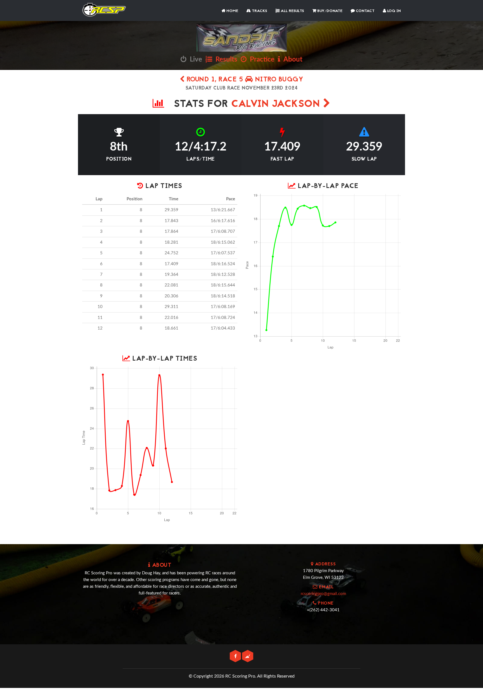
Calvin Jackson (277, 104)
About (291, 59)
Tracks (259, 11)
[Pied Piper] (247, 656)
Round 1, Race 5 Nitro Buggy (243, 80)
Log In (393, 11)
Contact (365, 11)
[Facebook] (236, 656)
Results (224, 59)
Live (194, 59)
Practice (260, 59)
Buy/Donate (329, 11)
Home (231, 11)
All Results (292, 11)
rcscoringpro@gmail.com (323, 594)
